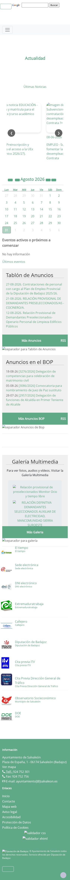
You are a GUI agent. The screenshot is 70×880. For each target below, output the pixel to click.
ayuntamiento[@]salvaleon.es (36, 781)
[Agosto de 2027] (48, 180)
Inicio (6, 796)
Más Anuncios (31, 340)
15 (50, 209)
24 (6, 223)
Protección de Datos (16, 822)
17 (6, 216)
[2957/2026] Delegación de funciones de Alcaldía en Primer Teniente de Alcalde (34, 399)
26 (24, 223)
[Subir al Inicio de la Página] (63, 875)
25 (15, 223)
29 (50, 223)
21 (41, 216)
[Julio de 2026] (18, 180)
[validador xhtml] (35, 838)
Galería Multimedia (35, 461)
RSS (63, 340)
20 (32, 216)
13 (32, 209)
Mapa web (9, 807)
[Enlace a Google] (17, 5)
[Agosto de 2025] (10, 180)
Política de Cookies (15, 827)
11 (15, 209)
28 (41, 223)
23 (59, 216)
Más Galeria (35, 532)
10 (6, 209)
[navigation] (35, 5)
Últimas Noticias (35, 86)
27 (32, 223)
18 (15, 216)
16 (59, 209)
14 (41, 209)
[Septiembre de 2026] (53, 180)
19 (24, 216)
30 (59, 223)
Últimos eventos (13, 262)
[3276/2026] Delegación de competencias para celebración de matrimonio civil (31, 375)
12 (24, 209)
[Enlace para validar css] (35, 833)
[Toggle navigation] (7, 30)
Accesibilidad (11, 817)
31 (6, 230)
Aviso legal (9, 812)
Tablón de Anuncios (29, 275)
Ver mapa (9, 767)
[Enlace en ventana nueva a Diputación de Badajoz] (15, 851)
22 (50, 216)
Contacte (8, 801)
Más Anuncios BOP (31, 419)
